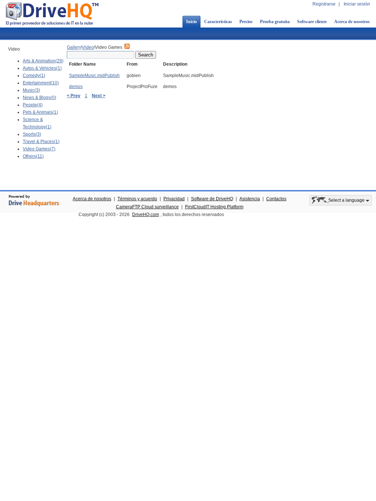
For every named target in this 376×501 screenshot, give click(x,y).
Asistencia (249, 198)
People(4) (33, 104)
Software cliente (312, 21)
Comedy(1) (34, 75)
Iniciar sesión (357, 4)
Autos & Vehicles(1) (42, 68)
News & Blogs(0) (39, 97)
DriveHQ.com (145, 214)
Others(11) (33, 156)
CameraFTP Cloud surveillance (147, 206)
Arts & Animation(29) (43, 60)
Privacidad (174, 198)
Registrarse (324, 4)
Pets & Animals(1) (40, 112)
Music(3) (31, 90)
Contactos (276, 198)
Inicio (191, 21)
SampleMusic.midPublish (94, 75)
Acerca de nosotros (352, 21)
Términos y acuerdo (137, 198)
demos (76, 86)
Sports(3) (32, 134)
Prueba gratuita (275, 21)
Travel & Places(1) (41, 141)
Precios (246, 21)
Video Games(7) (39, 148)
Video (88, 47)
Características (218, 21)
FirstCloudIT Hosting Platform (214, 206)
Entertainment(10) (41, 82)
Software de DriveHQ (212, 198)
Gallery (74, 47)
